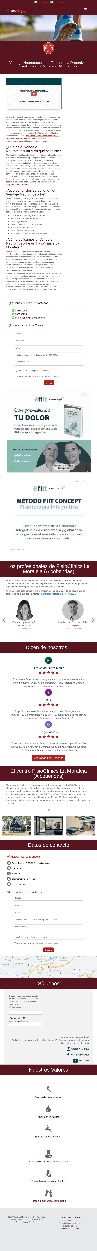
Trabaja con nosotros (70, 1228)
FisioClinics (83, 1060)
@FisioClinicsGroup (79, 1054)
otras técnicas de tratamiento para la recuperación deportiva (32, 137)
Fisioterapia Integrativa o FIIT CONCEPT (59, 593)
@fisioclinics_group (79, 1048)
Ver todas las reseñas (48, 757)
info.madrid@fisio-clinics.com (30, 317)
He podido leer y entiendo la (38, 377)
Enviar (49, 383)
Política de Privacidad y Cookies (47, 377)
